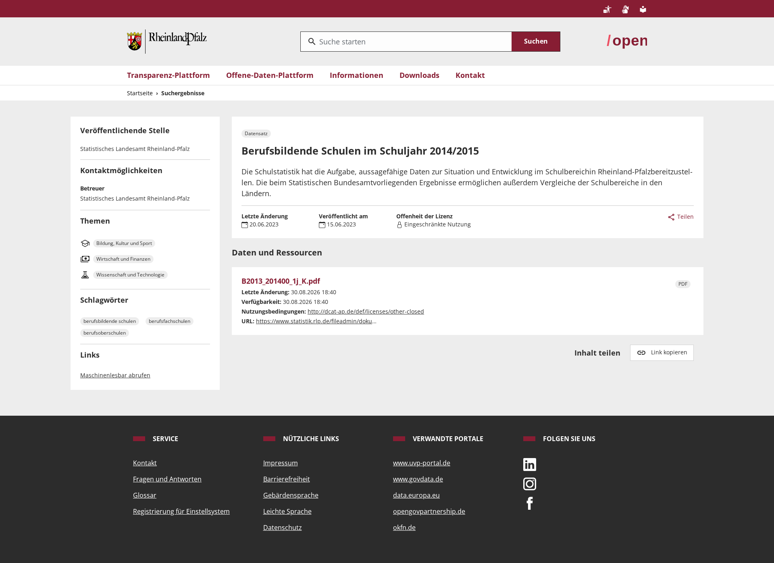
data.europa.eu (416, 495)
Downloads (419, 75)
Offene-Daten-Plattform (270, 75)
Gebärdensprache (290, 495)
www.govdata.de (418, 479)
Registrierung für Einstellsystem (181, 511)
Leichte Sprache (287, 511)
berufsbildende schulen (109, 321)
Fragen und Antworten (167, 479)
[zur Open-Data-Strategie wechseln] (627, 41)
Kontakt (470, 75)
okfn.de (404, 527)
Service (164, 438)
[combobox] (406, 41)
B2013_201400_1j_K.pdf (280, 281)
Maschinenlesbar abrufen (115, 375)
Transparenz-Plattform (168, 75)
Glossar (144, 495)
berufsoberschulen (104, 332)
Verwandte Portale (447, 438)
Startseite (140, 93)
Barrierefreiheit (286, 479)
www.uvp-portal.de (421, 462)
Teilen (685, 216)
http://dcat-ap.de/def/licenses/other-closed (366, 311)
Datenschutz (282, 527)
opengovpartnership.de (429, 511)
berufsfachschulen (169, 321)
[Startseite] (167, 41)
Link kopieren (669, 352)
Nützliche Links (310, 438)
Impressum (280, 462)
